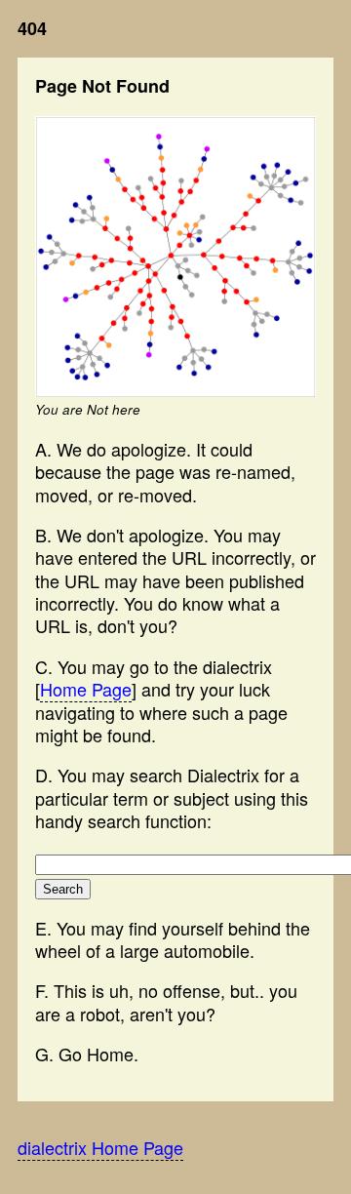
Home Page (86, 688)
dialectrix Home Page (100, 1147)
